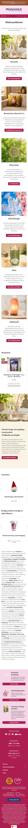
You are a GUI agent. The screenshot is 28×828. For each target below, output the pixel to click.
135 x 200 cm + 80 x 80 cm (14, 383)
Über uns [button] (5, 764)
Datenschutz (21, 794)
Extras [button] (4, 773)
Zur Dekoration (14, 183)
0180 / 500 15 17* (14, 753)
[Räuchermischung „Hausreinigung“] (14, 525)
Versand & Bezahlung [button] (8, 767)
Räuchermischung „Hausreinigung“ (14, 536)
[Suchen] (18, 16)
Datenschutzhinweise (18, 807)
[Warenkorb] (24, 16)
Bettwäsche (4, 644)
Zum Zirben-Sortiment (14, 287)
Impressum (17, 792)
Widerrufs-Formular (20, 795)
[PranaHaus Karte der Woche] (14, 16)
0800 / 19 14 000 (14, 743)
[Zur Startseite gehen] (14, 9)
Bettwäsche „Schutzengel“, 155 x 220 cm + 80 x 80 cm (14, 376)
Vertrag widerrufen (14, 799)
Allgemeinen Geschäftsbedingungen (15, 804)
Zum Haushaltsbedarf (14, 78)
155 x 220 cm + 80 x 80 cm (14, 385)
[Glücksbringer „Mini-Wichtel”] (14, 486)
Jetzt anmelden (14, 684)
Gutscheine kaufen (14, 700)
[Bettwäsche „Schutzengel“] (14, 364)
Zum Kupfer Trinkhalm (9, 457)
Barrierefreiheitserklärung (8, 794)
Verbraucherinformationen (9, 795)
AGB (16, 794)
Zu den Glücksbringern (14, 235)
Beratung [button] (5, 770)
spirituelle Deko (20, 557)
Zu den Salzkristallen (14, 340)
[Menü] (2, 16)
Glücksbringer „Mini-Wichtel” (14, 497)
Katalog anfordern (14, 722)
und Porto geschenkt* (13, 1)
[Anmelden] (21, 16)
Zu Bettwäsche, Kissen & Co (14, 130)
